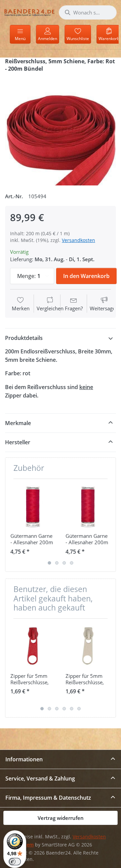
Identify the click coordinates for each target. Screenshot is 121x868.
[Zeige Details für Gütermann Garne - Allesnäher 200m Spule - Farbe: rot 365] (88, 506)
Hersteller (17, 442)
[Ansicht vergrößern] (60, 129)
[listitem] (60, 129)
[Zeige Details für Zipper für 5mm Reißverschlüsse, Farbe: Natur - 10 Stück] (88, 646)
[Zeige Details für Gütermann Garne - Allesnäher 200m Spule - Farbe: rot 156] (32, 506)
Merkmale (18, 423)
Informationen (24, 759)
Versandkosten (78, 240)
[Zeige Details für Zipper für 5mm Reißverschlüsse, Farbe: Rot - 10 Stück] (32, 646)
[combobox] (88, 12)
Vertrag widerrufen (61, 817)
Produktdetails (24, 338)
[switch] (15, 861)
